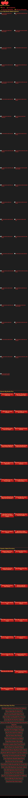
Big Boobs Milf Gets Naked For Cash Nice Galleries (14, 752)
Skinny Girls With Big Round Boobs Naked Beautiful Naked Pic (14, 723)
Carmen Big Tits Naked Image (14, 727)
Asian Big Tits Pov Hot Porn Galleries (14, 719)
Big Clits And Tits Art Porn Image (14, 761)
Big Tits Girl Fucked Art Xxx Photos (14, 738)
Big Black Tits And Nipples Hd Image (14, 729)
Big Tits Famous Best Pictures (14, 735)
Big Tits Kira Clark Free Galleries (14, 732)
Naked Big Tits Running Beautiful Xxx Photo (14, 755)
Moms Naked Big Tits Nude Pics (14, 711)
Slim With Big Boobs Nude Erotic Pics (14, 770)
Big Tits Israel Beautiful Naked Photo (14, 714)
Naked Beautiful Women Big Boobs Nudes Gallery (14, 749)
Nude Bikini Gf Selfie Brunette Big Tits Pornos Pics (14, 764)
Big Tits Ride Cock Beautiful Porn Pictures (14, 716)
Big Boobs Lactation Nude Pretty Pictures (14, 744)
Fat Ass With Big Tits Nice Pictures (14, 778)
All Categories (11, 7)
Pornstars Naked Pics (7, 9)
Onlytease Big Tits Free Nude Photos (14, 772)
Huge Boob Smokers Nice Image (14, 741)
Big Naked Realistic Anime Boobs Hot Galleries (14, 708)
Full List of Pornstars (21, 9)
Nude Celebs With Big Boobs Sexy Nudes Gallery (14, 767)
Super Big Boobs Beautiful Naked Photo (14, 758)
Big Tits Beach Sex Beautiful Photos (14, 747)
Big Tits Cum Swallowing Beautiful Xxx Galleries (14, 775)
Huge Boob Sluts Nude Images (14, 781)
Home (3, 7)
